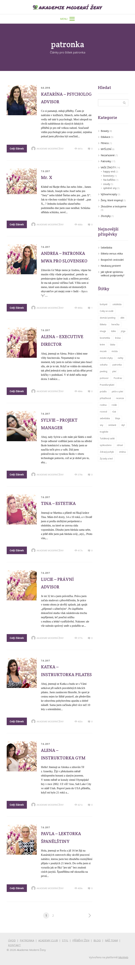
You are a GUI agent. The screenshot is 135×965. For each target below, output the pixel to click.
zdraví (120, 445)
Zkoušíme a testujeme (113, 206)
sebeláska (105, 418)
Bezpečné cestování (112, 259)
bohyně (103, 304)
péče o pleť (117, 391)
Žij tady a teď (106, 458)
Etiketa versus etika (112, 253)
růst (114, 411)
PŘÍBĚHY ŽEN (80, 940)
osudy (106, 184)
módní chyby (106, 357)
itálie (113, 331)
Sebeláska (106, 247)
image (103, 331)
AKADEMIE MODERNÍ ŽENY (50, 148)
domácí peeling (107, 317)
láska (112, 344)
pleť (114, 371)
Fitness (105, 143)
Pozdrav (118, 378)
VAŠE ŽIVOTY (108, 167)
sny (101, 425)
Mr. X (46, 177)
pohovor (104, 378)
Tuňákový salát (107, 438)
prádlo (103, 391)
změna (122, 451)
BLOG (97, 940)
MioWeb (123, 957)
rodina (103, 404)
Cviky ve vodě (106, 311)
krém (102, 344)
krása (118, 337)
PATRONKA (27, 940)
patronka (117, 364)
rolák (114, 404)
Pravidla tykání (107, 384)
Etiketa (103, 324)
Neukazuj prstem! (111, 265)
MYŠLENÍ (106, 149)
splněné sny (110, 188)
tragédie (104, 431)
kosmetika (105, 337)
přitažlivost (105, 398)
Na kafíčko (109, 179)
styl (123, 425)
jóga (123, 331)
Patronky (106, 161)
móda (115, 351)
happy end (109, 171)
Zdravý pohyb (107, 451)
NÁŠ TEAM (111, 940)
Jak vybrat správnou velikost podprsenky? (112, 273)
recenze (120, 398)
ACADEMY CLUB (48, 940)
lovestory (108, 175)
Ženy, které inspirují (112, 200)
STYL (65, 940)
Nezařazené (108, 155)
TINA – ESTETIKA (58, 503)
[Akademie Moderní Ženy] (67, 7)
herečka (115, 324)
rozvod (103, 411)
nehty (120, 357)
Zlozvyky (106, 216)
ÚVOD (12, 940)
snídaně (112, 425)
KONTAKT (14, 945)
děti (122, 317)
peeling (103, 371)
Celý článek (17, 148)
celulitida (116, 304)
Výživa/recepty (109, 194)
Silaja (117, 418)
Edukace (105, 137)
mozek (103, 351)
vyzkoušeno (106, 445)
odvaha (103, 364)
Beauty (105, 131)
